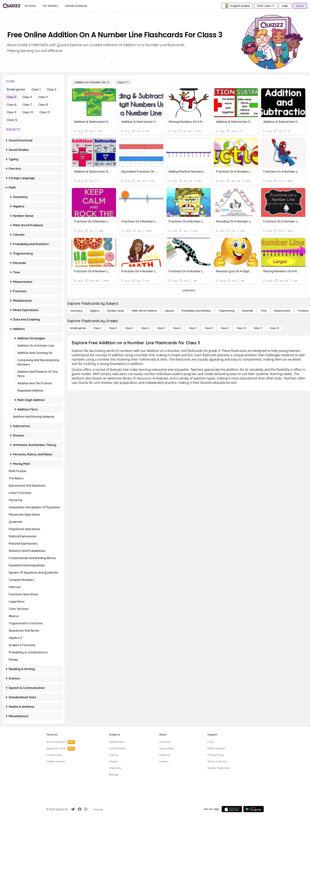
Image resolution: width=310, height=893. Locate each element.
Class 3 (11, 97)
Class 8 (43, 104)
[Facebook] (79, 809)
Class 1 (36, 89)
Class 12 (12, 120)
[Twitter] (73, 809)
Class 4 (27, 97)
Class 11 (44, 112)
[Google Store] (253, 809)
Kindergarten (16, 89)
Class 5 (43, 97)
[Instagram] (85, 809)
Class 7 (27, 104)
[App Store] (232, 809)
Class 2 (51, 89)
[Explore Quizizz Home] (11, 5)
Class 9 (11, 112)
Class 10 (27, 112)
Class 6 (11, 104)
